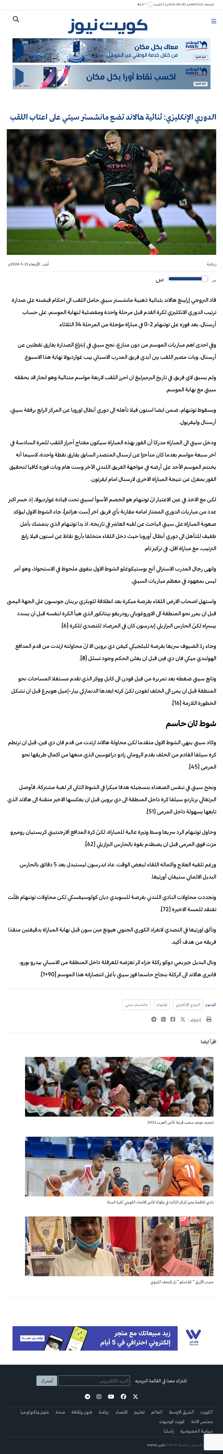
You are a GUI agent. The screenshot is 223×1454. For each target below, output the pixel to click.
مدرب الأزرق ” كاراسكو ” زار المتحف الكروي (181, 1282)
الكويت (206, 1412)
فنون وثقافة (82, 1412)
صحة (60, 1412)
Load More (111, 1307)
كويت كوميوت (172, 1422)
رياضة (211, 264)
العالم (156, 1412)
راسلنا (169, 1431)
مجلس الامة (202, 1422)
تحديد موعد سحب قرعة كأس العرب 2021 (180, 1122)
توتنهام (161, 1005)
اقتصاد (121, 1412)
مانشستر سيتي (136, 1005)
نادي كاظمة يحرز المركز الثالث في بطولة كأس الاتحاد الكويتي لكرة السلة (160, 1202)
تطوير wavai (156, 1445)
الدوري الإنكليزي (188, 1005)
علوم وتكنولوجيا (34, 1412)
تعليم (139, 1412)
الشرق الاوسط (181, 1412)
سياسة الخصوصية (196, 1431)
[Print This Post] (208, 1020)
